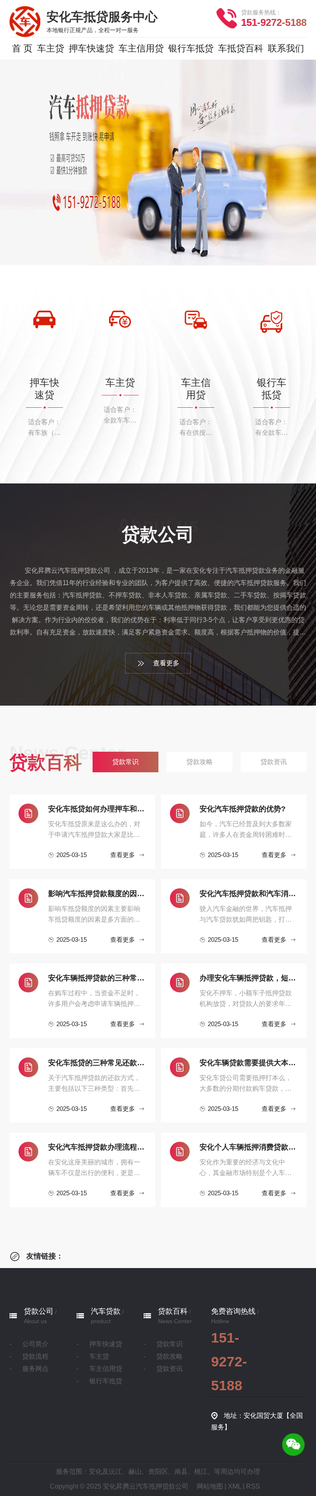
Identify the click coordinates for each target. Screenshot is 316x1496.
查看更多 (166, 663)
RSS (253, 1486)
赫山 (135, 1471)
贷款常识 (169, 1343)
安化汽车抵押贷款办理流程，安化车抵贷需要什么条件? (97, 1147)
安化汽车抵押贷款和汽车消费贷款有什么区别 (248, 894)
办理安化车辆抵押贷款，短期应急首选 (248, 978)
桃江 (200, 1471)
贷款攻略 (169, 1356)
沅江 (115, 1471)
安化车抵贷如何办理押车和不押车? (97, 809)
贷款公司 (38, 1311)
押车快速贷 (105, 1343)
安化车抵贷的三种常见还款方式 (97, 1063)
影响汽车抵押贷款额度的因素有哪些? (97, 894)
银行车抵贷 (105, 1381)
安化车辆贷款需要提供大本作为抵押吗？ (248, 1063)
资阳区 (158, 1471)
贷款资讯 (169, 1368)
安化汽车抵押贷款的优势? (243, 809)
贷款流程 (35, 1356)
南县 (181, 1471)
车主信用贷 (105, 1368)
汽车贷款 (106, 1311)
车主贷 (99, 1356)
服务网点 (35, 1368)
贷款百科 (173, 1311)
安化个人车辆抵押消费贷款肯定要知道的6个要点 (248, 1147)
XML (234, 1486)
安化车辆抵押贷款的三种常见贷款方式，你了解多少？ (97, 978)
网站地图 (210, 1486)
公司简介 (35, 1343)
